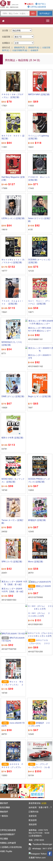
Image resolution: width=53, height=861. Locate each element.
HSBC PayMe (6, 851)
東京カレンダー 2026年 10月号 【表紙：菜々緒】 (13, 590)
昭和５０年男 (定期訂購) (12, 437)
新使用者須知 (37, 803)
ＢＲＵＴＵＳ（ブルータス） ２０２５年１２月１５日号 (39, 643)
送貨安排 (33, 815)
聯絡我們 (4, 811)
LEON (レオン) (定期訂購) (13, 218)
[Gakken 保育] (32, 790)
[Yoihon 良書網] (9, 4)
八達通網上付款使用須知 (11, 847)
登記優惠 (4, 838)
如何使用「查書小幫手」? (40, 807)
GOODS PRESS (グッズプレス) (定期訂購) (39, 480)
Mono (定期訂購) (35, 561)
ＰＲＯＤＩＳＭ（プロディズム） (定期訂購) (12, 96)
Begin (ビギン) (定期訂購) (39, 396)
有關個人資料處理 (8, 842)
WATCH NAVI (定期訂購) (39, 94)
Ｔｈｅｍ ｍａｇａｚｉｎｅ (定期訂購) (12, 302)
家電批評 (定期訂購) (37, 520)
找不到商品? (44, 13)
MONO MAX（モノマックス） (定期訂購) (13, 480)
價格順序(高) (19, 47)
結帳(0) (29, 3)
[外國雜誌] (12, 790)
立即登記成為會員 (38, 6)
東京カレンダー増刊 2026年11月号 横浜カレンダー (39, 329)
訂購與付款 (34, 811)
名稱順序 (34, 50)
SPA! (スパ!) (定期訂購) (12, 561)
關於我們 (4, 803)
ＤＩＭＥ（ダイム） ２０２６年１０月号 (39, 614)
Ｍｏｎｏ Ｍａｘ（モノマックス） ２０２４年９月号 (12, 684)
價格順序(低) (33, 47)
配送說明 (33, 820)
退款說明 (33, 824)
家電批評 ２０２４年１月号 (39, 724)
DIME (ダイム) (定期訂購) (13, 396)
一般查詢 (4, 815)
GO (32, 13)
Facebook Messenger (42, 844)
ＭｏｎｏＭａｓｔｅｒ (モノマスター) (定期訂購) (13, 261)
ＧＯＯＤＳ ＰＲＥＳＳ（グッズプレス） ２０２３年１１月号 (12, 768)
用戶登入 (41, 3)
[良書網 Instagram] (38, 853)
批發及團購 (5, 807)
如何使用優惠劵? (7, 834)
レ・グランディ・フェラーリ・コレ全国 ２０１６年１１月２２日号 (39, 768)
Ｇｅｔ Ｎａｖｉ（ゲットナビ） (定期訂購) (39, 302)
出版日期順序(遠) (20, 50)
